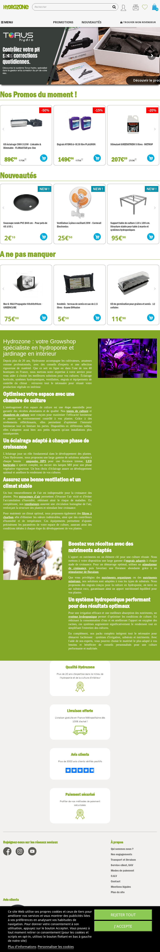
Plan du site (118, 892)
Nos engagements (121, 854)
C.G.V (114, 876)
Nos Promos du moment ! (38, 94)
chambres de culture (16, 414)
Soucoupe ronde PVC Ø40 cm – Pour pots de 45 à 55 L (25, 224)
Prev (4, 129)
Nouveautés (18, 175)
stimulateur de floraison (83, 571)
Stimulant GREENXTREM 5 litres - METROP (78, 144)
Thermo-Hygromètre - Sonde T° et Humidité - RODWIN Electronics (132, 305)
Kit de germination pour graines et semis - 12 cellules (79, 305)
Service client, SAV (122, 865)
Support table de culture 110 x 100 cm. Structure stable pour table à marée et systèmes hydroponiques (130, 226)
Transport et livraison (123, 859)
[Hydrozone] (16, 6)
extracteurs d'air (29, 496)
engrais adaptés (135, 560)
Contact (115, 881)
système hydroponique (82, 616)
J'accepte (123, 926)
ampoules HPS (36, 461)
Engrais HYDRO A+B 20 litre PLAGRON (22, 144)
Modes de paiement (122, 870)
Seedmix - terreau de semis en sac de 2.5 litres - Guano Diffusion (23, 305)
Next (156, 129)
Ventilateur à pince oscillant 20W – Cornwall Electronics (79, 224)
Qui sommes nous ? (122, 849)
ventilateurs (31, 504)
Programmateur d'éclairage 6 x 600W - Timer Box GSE (133, 146)
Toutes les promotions (139, 93)
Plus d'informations (22, 947)
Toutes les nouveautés (139, 174)
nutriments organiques (116, 577)
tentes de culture (77, 411)
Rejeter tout (123, 914)
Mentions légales (121, 887)
